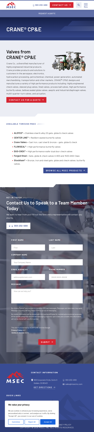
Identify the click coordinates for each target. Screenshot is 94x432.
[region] (32, 414)
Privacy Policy (16, 330)
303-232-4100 (41, 5)
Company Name (19, 255)
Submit (45, 342)
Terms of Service (17, 333)
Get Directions (43, 387)
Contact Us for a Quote (25, 100)
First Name (18, 240)
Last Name (55, 240)
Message (16, 284)
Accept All (48, 422)
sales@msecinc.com (73, 384)
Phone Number (57, 269)
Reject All (31, 422)
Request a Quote (47, 13)
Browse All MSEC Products (64, 170)
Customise (16, 422)
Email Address (20, 269)
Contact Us (60, 5)
